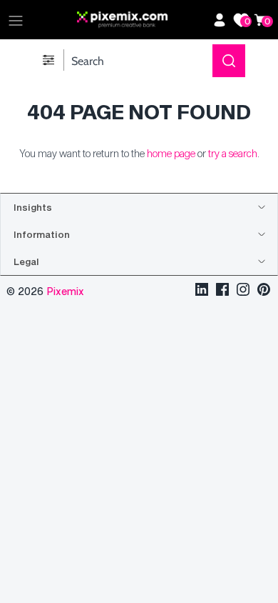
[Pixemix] (141, 20)
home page (171, 153)
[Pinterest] (263, 291)
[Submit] (228, 60)
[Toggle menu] (15, 20)
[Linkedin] (201, 291)
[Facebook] (222, 291)
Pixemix (65, 291)
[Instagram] (243, 291)
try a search (232, 153)
